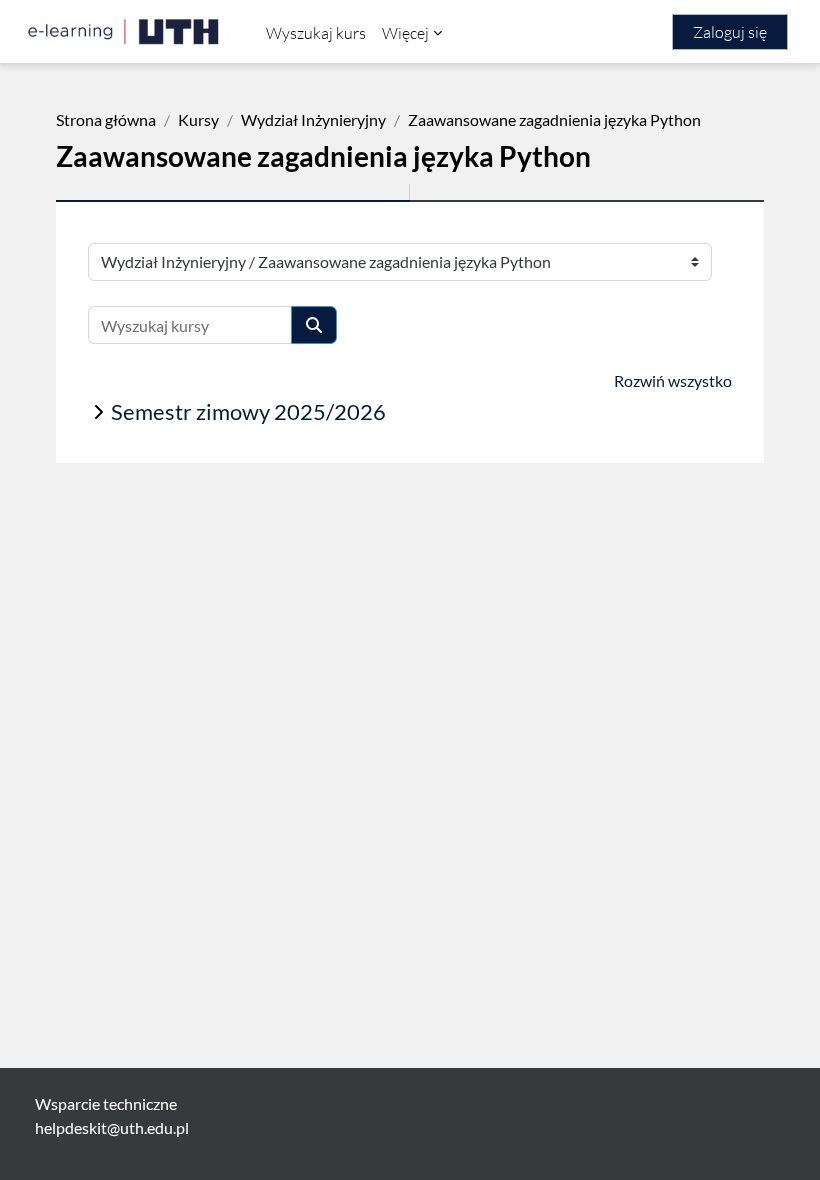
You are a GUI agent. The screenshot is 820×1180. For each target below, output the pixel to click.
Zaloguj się (730, 32)
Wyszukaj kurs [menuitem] (316, 33)
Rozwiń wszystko (673, 380)
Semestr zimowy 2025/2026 (248, 411)
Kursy (198, 119)
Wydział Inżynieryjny (313, 119)
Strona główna (106, 119)
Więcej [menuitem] (405, 33)
